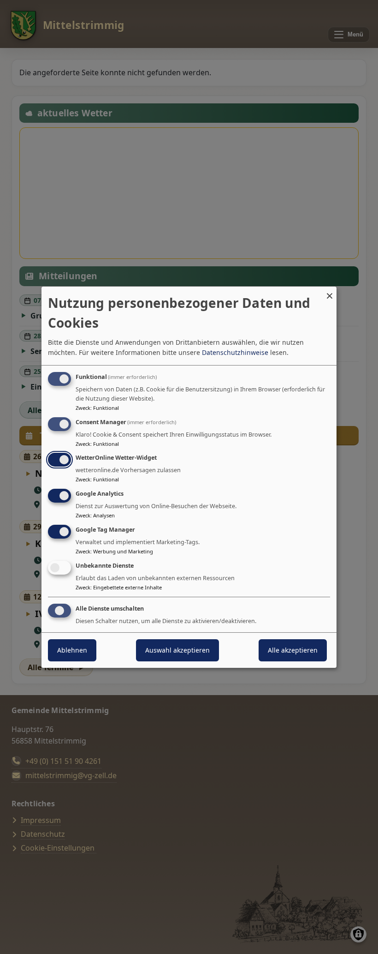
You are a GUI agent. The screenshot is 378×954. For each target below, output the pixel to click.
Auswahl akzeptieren (177, 650)
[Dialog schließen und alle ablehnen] (330, 292)
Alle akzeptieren (293, 650)
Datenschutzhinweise (235, 352)
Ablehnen (72, 650)
